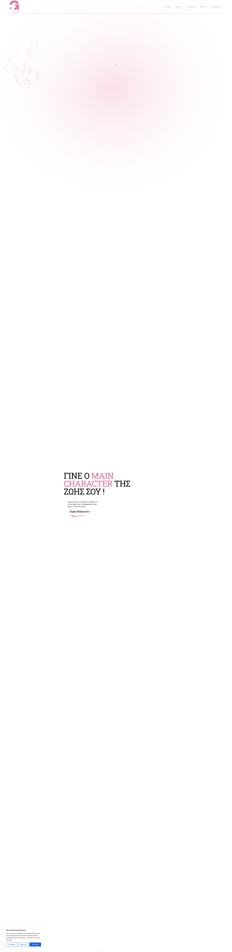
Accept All (35, 944)
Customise (11, 944)
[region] (24, 937)
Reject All (23, 944)
